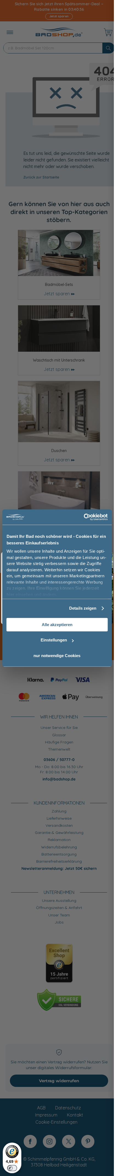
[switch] (12, 1168)
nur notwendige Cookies (56, 655)
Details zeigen (82, 608)
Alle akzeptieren (57, 624)
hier (10, 594)
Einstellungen (54, 640)
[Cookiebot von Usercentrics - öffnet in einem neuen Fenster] (84, 517)
